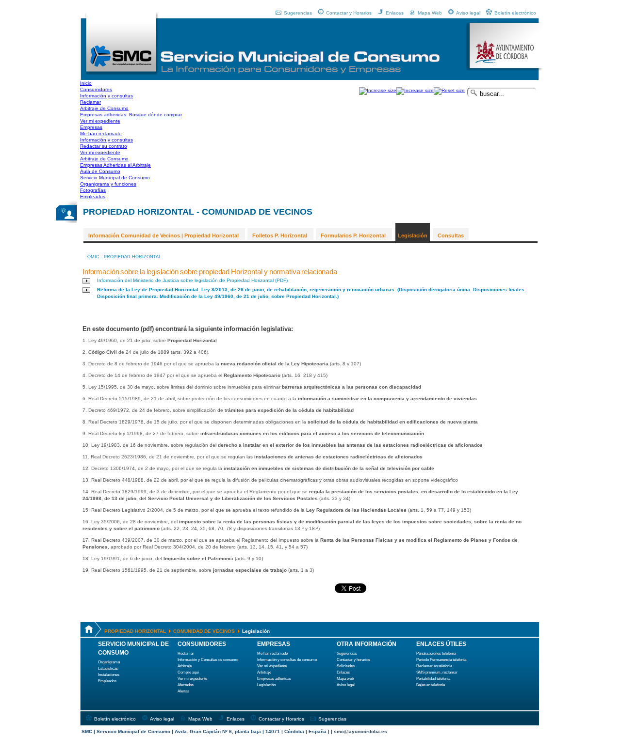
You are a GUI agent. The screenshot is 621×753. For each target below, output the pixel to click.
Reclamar (186, 653)
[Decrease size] (415, 90)
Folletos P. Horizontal (279, 235)
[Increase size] (377, 90)
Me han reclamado (272, 653)
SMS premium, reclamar (437, 672)
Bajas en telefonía (430, 685)
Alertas (183, 691)
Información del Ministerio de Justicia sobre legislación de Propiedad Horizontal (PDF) (192, 280)
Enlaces (395, 13)
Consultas (451, 235)
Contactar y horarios (353, 660)
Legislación (412, 235)
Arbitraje (185, 666)
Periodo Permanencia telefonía (441, 660)
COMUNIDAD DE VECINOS (204, 631)
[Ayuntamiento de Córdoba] (504, 69)
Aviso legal (468, 13)
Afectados (186, 685)
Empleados (107, 681)
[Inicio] (121, 74)
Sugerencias (298, 13)
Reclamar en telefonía (434, 666)
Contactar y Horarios (349, 13)
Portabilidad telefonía (433, 678)
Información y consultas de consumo (287, 660)
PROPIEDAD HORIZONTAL (135, 631)
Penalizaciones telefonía (436, 653)
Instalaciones (108, 675)
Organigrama (109, 662)
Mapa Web (430, 13)
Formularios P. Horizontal (353, 235)
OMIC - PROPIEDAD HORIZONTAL (124, 256)
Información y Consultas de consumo (208, 660)
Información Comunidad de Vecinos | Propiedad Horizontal (163, 235)
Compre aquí (188, 672)
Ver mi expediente (192, 678)
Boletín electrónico (515, 13)
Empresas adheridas (274, 678)
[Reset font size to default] (449, 90)
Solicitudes (346, 666)
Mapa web (345, 678)
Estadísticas (108, 668)
